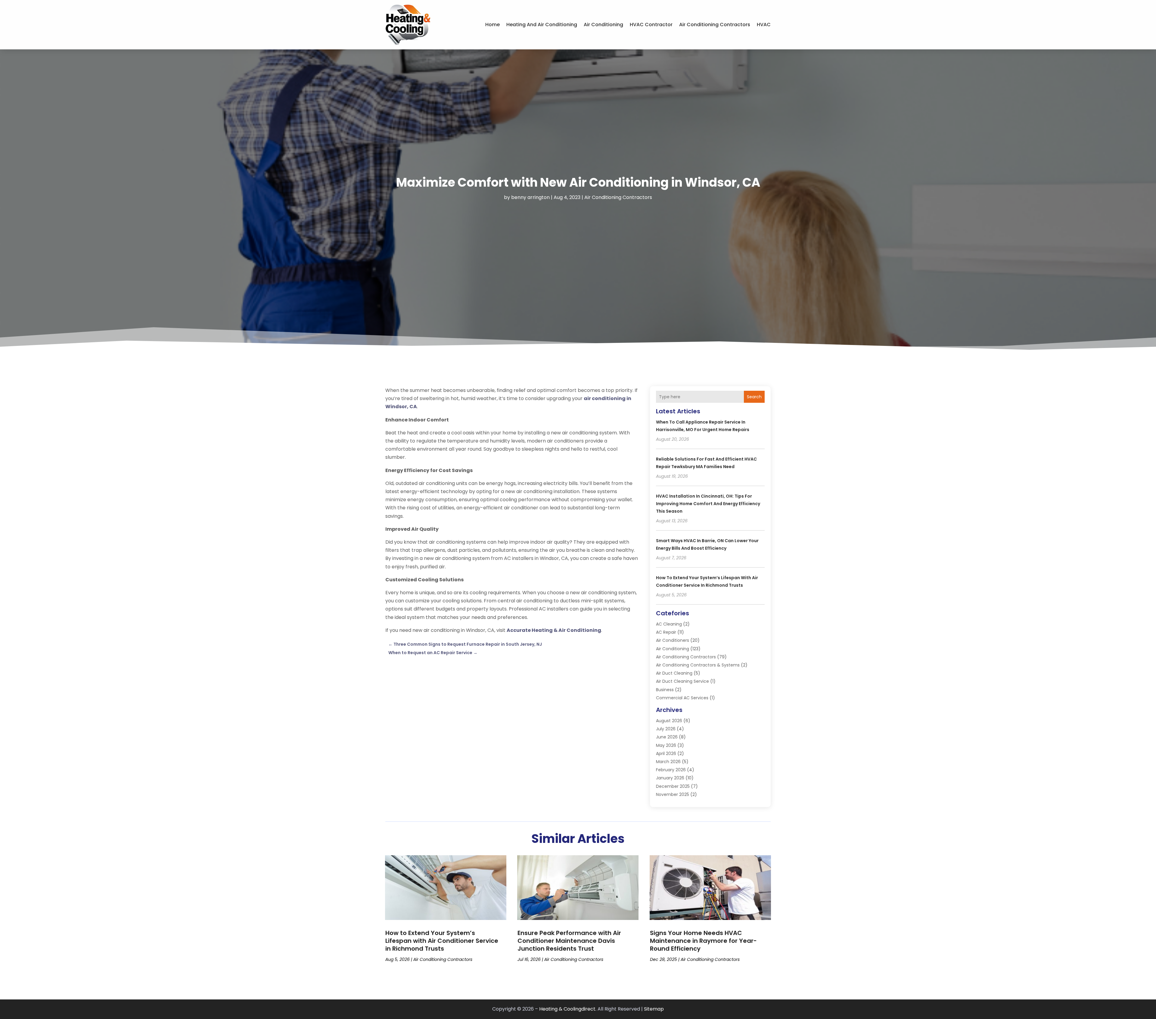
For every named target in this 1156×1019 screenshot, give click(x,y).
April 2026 (666, 753)
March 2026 (668, 762)
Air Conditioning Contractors (714, 24)
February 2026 (671, 770)
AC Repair (666, 632)
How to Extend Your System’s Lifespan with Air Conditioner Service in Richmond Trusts (441, 941)
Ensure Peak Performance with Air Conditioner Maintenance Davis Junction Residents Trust (569, 941)
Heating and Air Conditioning (541, 24)
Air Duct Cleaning (674, 673)
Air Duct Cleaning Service (682, 681)
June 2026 (667, 737)
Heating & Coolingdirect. (567, 1008)
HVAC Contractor (651, 24)
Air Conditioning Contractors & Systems (698, 665)
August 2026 (669, 721)
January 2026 (670, 778)
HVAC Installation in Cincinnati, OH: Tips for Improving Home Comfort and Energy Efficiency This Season (708, 503)
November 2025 (672, 794)
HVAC (764, 24)
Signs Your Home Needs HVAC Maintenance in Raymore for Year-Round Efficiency (703, 941)
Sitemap (654, 1008)
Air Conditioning (603, 24)
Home (492, 24)
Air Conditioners (672, 640)
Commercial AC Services (682, 698)
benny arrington (530, 197)
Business (665, 690)
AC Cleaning (669, 624)
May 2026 (666, 745)
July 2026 (666, 729)
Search (754, 397)
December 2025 (673, 786)
